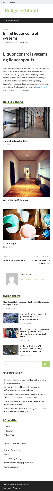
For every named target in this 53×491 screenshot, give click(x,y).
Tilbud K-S (7, 29)
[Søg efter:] (26, 364)
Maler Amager (10, 243)
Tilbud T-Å (9, 435)
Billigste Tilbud (21, 10)
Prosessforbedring (12, 450)
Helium (7, 454)
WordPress (17, 488)
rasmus (25, 42)
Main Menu (13, 20)
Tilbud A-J (8, 426)
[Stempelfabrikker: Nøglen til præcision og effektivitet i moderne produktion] (10, 314)
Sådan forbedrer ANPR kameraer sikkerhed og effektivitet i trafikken (31, 348)
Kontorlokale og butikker (15, 141)
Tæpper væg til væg (12, 458)
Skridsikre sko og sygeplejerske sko (19, 462)
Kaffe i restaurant (11, 467)
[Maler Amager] (26, 240)
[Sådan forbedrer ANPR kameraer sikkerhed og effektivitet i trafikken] (10, 346)
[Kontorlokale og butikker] (26, 138)
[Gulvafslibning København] (26, 197)
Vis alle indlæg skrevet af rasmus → (34, 280)
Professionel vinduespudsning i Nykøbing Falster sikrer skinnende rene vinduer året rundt (34, 333)
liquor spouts (20, 90)
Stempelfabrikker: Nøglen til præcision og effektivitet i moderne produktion (33, 316)
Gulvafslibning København (15, 200)
